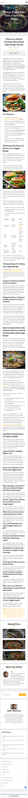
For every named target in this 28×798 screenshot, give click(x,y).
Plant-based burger (14, 615)
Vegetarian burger (17, 616)
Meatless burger (14, 611)
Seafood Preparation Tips (7, 780)
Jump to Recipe (14, 53)
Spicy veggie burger (7, 616)
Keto (3, 774)
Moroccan (13, 613)
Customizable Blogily (14, 795)
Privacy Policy (5, 783)
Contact (4, 785)
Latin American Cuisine (7, 777)
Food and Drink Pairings (7, 764)
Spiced (21, 615)
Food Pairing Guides (6, 761)
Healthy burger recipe (14, 610)
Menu (2, 2)
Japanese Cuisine (6, 772)
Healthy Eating (5, 769)
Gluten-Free (5, 766)
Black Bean (8, 608)
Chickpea (14, 608)
